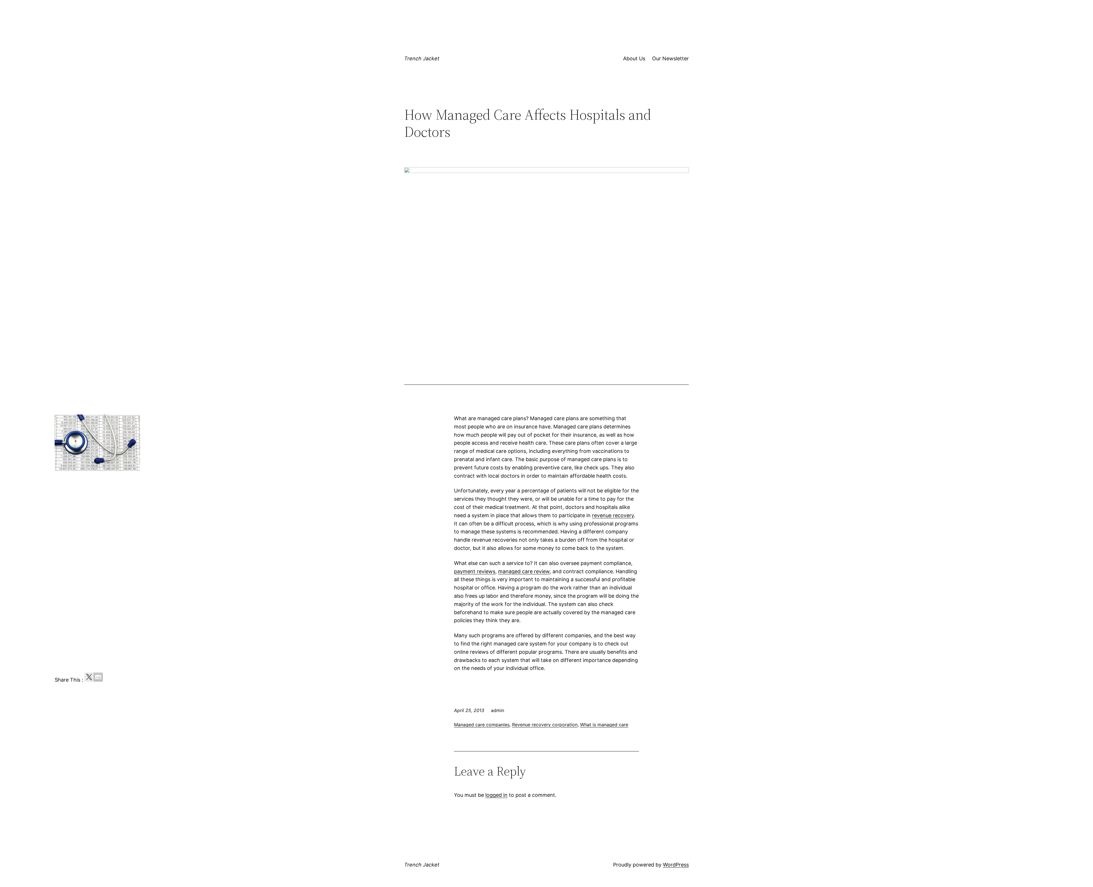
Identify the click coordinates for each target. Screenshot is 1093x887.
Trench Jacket (421, 58)
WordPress (676, 865)
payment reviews (474, 571)
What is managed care (604, 724)
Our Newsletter (670, 58)
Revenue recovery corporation (545, 724)
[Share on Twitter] (89, 677)
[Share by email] (98, 677)
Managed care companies (481, 724)
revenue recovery (613, 515)
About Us (634, 58)
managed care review (524, 571)
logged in (496, 795)
